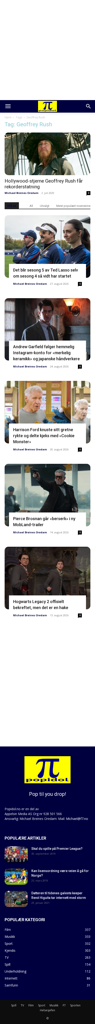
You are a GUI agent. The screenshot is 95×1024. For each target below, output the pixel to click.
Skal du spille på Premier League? (57, 848)
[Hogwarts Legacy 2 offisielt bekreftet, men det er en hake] (47, 578)
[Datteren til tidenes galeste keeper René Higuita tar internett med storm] (16, 899)
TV (22, 1005)
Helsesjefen (47, 1010)
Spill (13, 1005)
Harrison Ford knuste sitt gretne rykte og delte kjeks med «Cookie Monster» (43, 435)
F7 (64, 1005)
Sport (41, 1005)
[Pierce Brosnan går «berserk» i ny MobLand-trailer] (47, 495)
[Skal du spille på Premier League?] (16, 854)
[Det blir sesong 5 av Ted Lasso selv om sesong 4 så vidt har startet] (47, 246)
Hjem (8, 117)
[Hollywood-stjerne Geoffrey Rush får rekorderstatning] (47, 154)
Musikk (54, 1005)
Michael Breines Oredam (21, 193)
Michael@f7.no (77, 818)
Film (31, 1005)
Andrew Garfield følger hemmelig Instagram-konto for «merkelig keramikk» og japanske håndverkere (46, 352)
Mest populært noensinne (73, 206)
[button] (7, 106)
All (31, 206)
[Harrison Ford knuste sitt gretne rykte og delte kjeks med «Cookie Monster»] (47, 412)
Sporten (75, 1005)
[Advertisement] (47, 50)
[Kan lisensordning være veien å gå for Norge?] (16, 877)
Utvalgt (44, 206)
